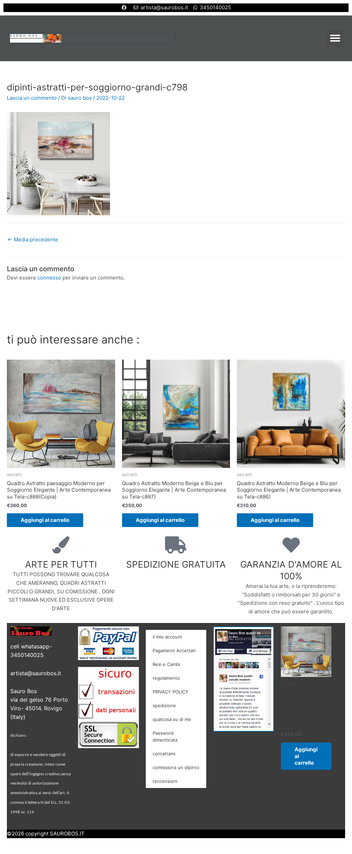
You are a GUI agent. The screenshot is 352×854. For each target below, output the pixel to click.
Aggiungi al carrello (45, 520)
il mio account (167, 636)
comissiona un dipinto (176, 767)
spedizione (164, 705)
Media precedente (33, 239)
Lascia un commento (32, 98)
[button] (335, 38)
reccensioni (165, 781)
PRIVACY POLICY (170, 691)
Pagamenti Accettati (174, 650)
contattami (164, 753)
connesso (49, 277)
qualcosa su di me (172, 719)
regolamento (166, 678)
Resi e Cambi (166, 664)
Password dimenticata (165, 736)
